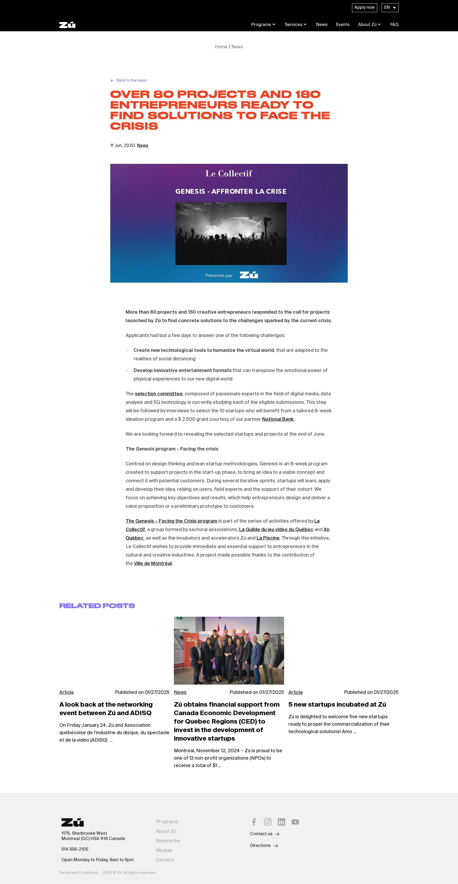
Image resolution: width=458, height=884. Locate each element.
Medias (164, 850)
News (322, 25)
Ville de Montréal (153, 563)
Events (343, 25)
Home (221, 47)
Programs (261, 25)
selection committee (159, 394)
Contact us (261, 834)
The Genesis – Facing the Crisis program (171, 521)
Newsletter (168, 841)
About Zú (367, 25)
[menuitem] (390, 7)
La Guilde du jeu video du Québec (276, 529)
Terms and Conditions (78, 873)
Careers (165, 860)
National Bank (278, 419)
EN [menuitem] (387, 8)
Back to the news (132, 80)
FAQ (394, 25)
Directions (260, 846)
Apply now (364, 8)
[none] (390, 7)
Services (293, 25)
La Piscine (268, 538)
